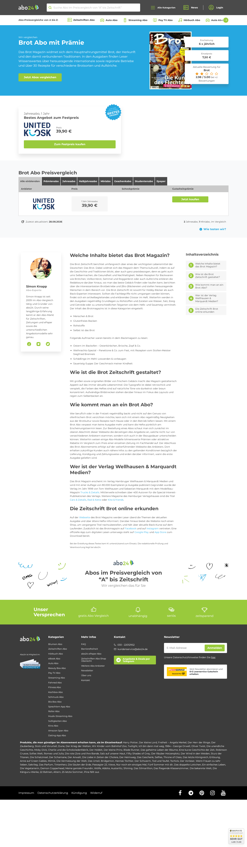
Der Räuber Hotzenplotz (165, 753)
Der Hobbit (95, 749)
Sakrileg (33, 764)
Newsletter (87, 670)
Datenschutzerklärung (52, 792)
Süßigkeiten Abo (57, 721)
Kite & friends (116, 499)
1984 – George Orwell (177, 746)
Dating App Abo (57, 735)
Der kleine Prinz (113, 749)
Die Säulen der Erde (79, 764)
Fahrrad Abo (55, 682)
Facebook (130, 528)
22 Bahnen (46, 771)
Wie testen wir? (214, 229)
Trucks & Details (89, 492)
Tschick (174, 760)
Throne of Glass (172, 757)
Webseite (84, 517)
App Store (160, 532)
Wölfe (97, 768)
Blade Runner (131, 749)
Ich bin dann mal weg (151, 746)
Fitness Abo (54, 687)
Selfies (158, 757)
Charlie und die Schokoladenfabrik (68, 749)
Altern (57, 771)
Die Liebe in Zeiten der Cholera (100, 757)
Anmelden (214, 647)
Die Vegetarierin (29, 768)
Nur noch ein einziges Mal (131, 764)
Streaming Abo (138, 20)
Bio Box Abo (54, 701)
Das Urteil (94, 760)
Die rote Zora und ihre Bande (82, 753)
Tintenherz (60, 764)
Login (219, 7)
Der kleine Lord (148, 742)
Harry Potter (130, 742)
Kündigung (79, 792)
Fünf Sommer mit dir (160, 764)
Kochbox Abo (55, 692)
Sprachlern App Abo (59, 706)
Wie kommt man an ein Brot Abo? (209, 286)
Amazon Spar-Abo (58, 730)
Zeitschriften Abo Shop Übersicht (93, 659)
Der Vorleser (187, 760)
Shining (128, 768)
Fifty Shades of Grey (138, 753)
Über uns (86, 675)
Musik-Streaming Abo (60, 716)
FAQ (83, 644)
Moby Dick (40, 749)
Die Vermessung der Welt (71, 760)
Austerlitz (116, 768)
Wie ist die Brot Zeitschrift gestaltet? (207, 276)
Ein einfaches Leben (213, 764)
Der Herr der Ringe (199, 742)
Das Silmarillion (143, 768)
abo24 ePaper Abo (91, 653)
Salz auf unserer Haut (112, 753)
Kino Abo (53, 725)
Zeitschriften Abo (84, 19)
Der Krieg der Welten (78, 746)
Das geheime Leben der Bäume (159, 749)
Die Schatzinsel (39, 757)
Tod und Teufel (160, 760)
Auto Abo (111, 20)
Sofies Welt (36, 753)
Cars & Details (78, 499)
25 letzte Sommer (72, 771)
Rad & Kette (94, 499)
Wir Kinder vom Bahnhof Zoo (109, 746)
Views (111, 764)
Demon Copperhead (52, 768)
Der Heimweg (127, 757)
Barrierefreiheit (89, 649)
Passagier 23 (99, 764)
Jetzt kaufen (190, 199)
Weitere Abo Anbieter (93, 666)
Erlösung (214, 757)
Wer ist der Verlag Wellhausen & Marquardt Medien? (206, 298)
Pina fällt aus (91, 771)
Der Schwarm (143, 760)
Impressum (26, 792)
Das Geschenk (145, 757)
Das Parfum (46, 764)
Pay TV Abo (165, 20)
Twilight (132, 746)
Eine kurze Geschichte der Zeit (197, 749)
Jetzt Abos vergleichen (40, 77)
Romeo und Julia (54, 753)
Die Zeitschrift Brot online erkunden (206, 310)
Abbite (106, 768)
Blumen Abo (55, 644)
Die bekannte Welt (201, 768)
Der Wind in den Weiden (195, 753)
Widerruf (96, 792)
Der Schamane (58, 757)
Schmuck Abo (56, 697)
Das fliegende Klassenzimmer (171, 768)
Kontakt (85, 680)
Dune (61, 746)
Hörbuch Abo (192, 20)
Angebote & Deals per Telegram (136, 660)
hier (213, 657)
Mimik (51, 760)
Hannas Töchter (124, 760)
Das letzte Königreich (195, 757)
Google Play (141, 532)
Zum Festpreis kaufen (69, 144)
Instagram (153, 528)
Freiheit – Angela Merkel (172, 742)
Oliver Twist (198, 746)
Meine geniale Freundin (79, 768)
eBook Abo (54, 658)
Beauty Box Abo (57, 668)
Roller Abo (53, 711)
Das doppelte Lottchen (187, 764)
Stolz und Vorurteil (46, 746)
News (194, 7)
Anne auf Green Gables (33, 760)
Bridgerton (107, 760)
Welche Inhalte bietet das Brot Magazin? (207, 265)
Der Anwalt (74, 757)
